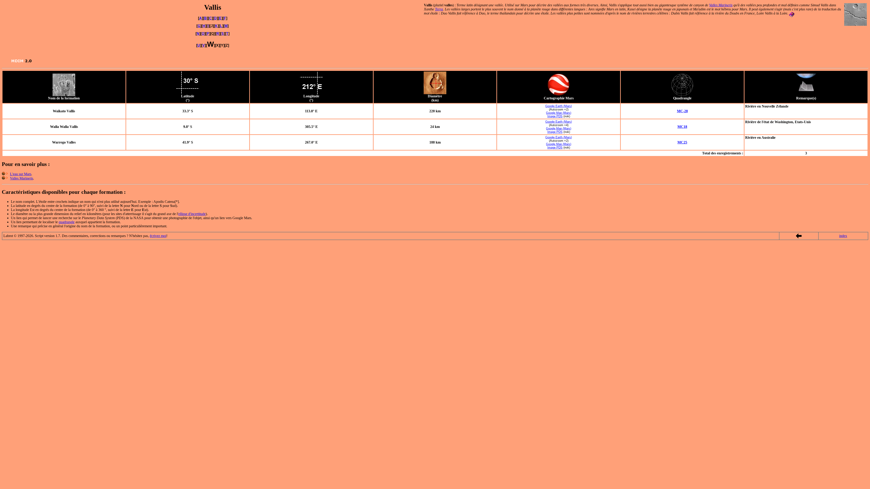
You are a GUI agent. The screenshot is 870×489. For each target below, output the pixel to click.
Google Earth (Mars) (558, 106)
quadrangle (67, 222)
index (843, 236)
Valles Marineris (720, 5)
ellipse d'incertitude (192, 214)
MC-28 (682, 111)
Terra (439, 9)
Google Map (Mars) (558, 113)
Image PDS (555, 116)
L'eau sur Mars (20, 174)
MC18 (682, 127)
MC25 (682, 142)
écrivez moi (158, 236)
